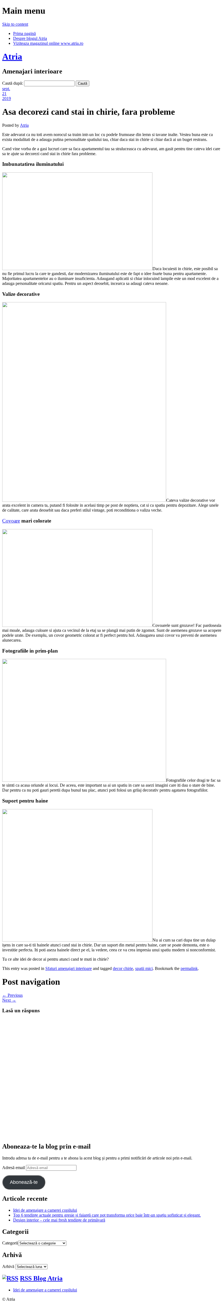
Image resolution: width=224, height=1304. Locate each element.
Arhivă (8, 1266)
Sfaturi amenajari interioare (68, 968)
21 (4, 93)
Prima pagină (24, 33)
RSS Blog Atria (41, 1278)
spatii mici (144, 968)
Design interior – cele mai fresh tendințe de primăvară (59, 1220)
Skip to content (15, 24)
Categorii (10, 1243)
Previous (12, 995)
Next (9, 1000)
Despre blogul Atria (30, 38)
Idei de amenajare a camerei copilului (45, 1210)
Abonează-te (24, 1182)
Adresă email (14, 1167)
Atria (12, 56)
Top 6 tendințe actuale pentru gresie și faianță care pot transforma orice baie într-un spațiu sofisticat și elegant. (107, 1215)
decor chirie (123, 968)
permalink (189, 968)
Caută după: (12, 83)
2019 (6, 98)
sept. (6, 88)
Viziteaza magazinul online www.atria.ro (48, 43)
